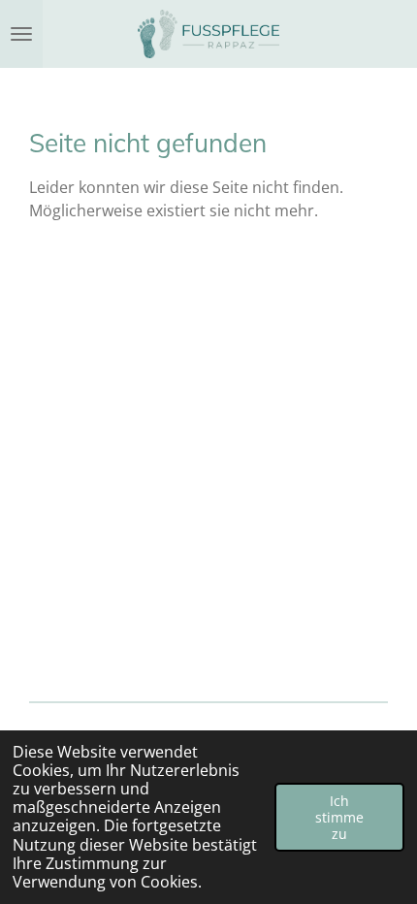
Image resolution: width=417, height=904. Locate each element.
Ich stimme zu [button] (339, 817)
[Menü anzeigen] (21, 34)
